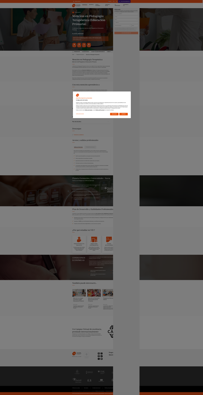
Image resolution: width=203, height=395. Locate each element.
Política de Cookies (88, 110)
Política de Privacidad (100, 110)
